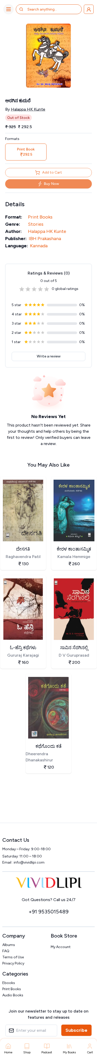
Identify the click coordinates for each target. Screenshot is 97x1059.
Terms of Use (13, 957)
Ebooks (8, 983)
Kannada (39, 246)
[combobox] (48, 9)
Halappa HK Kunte (28, 109)
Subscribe (76, 1030)
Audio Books (12, 995)
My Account (61, 947)
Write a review (49, 356)
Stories (35, 224)
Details (15, 204)
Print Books (40, 217)
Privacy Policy (13, 963)
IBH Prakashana (45, 238)
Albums (8, 945)
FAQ (5, 951)
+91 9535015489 (48, 912)
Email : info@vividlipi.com (23, 862)
